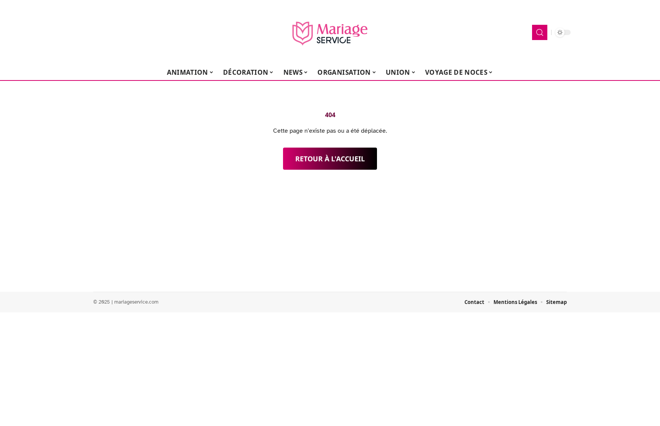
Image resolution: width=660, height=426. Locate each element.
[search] (539, 32)
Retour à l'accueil (330, 158)
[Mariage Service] (330, 32)
